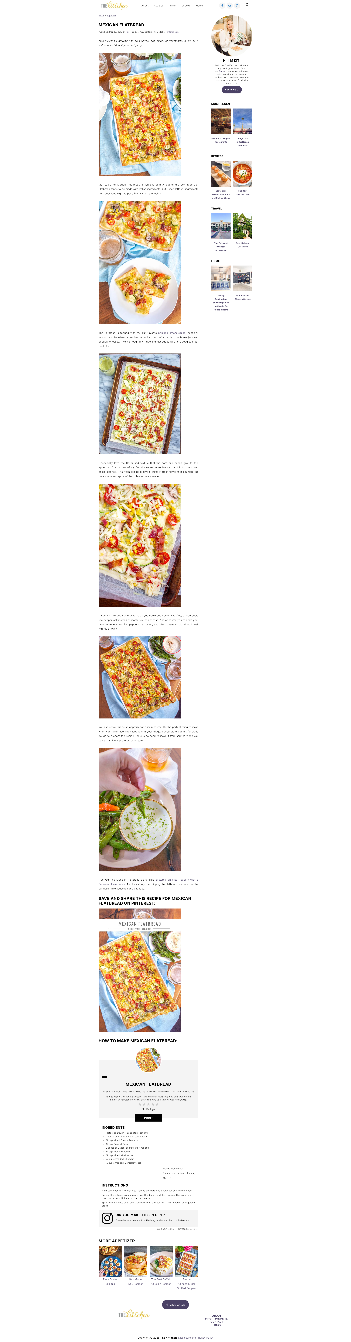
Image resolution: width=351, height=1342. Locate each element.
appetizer (111, 15)
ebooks (186, 5)
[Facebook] (222, 5)
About (145, 5)
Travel (172, 5)
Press (217, 1324)
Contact (216, 1321)
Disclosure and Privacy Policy (196, 1337)
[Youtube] (230, 5)
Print (148, 1118)
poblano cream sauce (171, 332)
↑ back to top (175, 1304)
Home (199, 5)
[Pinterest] (237, 5)
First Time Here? (216, 1318)
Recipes (158, 5)
